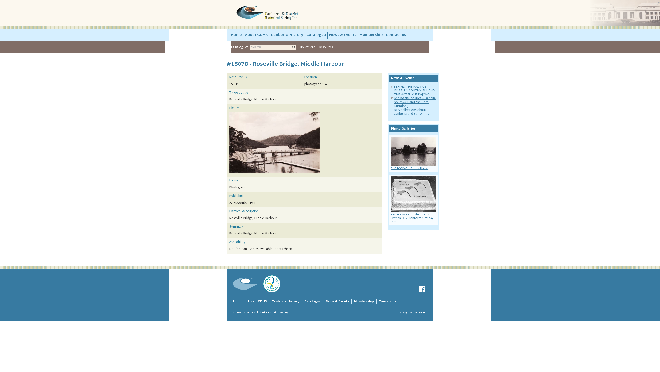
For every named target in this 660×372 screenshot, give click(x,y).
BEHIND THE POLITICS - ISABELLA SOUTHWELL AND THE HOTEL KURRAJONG (414, 90)
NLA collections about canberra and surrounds (411, 112)
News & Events (342, 35)
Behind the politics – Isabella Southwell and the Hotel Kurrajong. (415, 102)
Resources (326, 47)
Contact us (396, 35)
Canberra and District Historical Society (265, 313)
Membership (371, 35)
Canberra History (287, 35)
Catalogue (316, 35)
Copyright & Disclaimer (411, 313)
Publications (307, 47)
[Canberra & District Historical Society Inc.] (279, 13)
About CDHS (256, 35)
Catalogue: (239, 47)
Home (236, 35)
